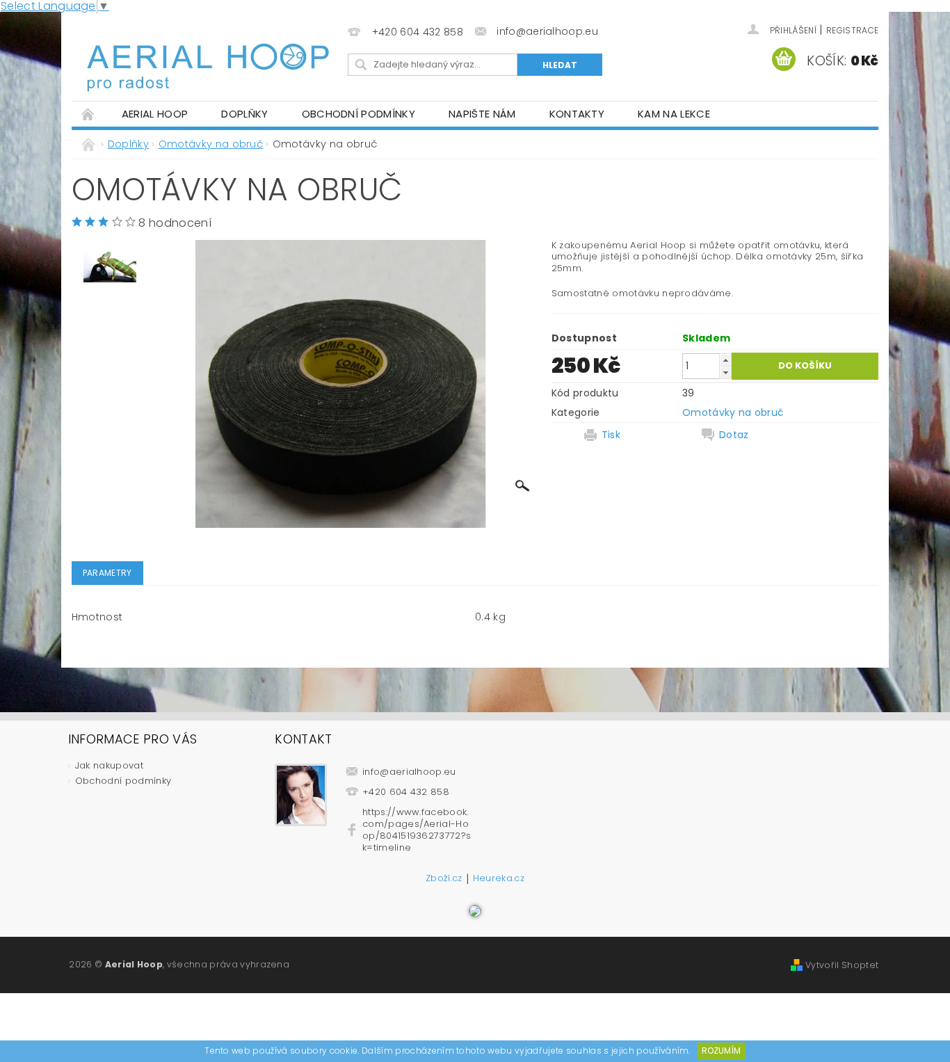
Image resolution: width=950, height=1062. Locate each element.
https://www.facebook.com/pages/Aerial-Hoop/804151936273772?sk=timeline (416, 829)
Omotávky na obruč (732, 412)
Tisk (611, 434)
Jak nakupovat (109, 765)
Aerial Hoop (155, 113)
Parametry (107, 573)
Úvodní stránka (88, 114)
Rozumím (721, 1050)
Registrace (852, 30)
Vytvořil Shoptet (841, 965)
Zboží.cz (444, 879)
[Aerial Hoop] (207, 57)
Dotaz (734, 434)
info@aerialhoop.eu (409, 771)
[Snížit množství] (725, 372)
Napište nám (482, 113)
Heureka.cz (498, 879)
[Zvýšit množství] (725, 360)
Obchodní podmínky (358, 113)
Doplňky (244, 113)
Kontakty (577, 113)
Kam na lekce (674, 113)
